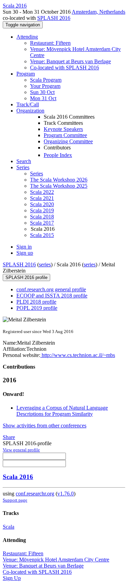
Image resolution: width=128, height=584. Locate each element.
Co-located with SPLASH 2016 (64, 67)
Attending (27, 37)
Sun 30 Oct (42, 92)
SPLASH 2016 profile (26, 277)
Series (36, 173)
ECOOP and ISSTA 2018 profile (51, 295)
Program (25, 74)
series (45, 264)
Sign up (24, 253)
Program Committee (65, 135)
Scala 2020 (42, 204)
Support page (15, 500)
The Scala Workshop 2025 (58, 186)
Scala (8, 527)
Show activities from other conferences (44, 425)
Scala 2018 (42, 217)
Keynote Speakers (63, 129)
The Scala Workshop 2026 (58, 180)
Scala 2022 (42, 192)
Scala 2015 (42, 235)
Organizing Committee (68, 141)
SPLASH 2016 (53, 18)
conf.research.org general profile (51, 289)
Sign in (24, 247)
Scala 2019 (42, 210)
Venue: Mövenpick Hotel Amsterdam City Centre (56, 559)
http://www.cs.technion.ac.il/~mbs (77, 355)
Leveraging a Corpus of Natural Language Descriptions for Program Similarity (62, 411)
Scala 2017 (42, 223)
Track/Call (27, 104)
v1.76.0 (65, 493)
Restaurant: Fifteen (50, 43)
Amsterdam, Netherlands (98, 12)
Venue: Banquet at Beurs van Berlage (70, 61)
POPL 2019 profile (36, 308)
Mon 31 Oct (43, 98)
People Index (58, 155)
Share (9, 437)
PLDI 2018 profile (36, 302)
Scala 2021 (42, 198)
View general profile (21, 449)
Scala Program (45, 80)
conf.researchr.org (35, 493)
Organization (30, 111)
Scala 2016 (18, 476)
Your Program (45, 86)
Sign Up (12, 578)
